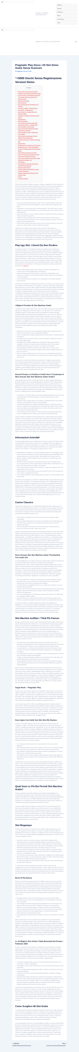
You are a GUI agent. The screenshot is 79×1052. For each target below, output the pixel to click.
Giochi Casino (21, 143)
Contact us (60, 12)
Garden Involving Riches (24, 167)
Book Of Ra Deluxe (23, 121)
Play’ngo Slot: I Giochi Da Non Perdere (28, 91)
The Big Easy (21, 162)
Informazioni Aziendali (23, 101)
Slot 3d (20, 176)
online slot (25, 265)
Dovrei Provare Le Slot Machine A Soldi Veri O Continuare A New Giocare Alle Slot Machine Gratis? (29, 97)
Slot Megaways (22, 119)
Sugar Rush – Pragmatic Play (25, 110)
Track (58, 22)
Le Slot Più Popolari (23, 178)
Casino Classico (22, 102)
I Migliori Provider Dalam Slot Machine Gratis (29, 93)
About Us (59, 5)
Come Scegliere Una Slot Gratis (26, 126)
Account (59, 8)
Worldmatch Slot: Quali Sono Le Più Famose (29, 145)
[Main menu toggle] (75, 41)
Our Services (60, 19)
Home (58, 15)
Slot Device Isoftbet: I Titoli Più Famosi (27, 108)
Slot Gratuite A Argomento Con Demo (27, 152)
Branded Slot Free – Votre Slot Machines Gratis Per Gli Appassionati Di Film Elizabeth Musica (29, 149)
